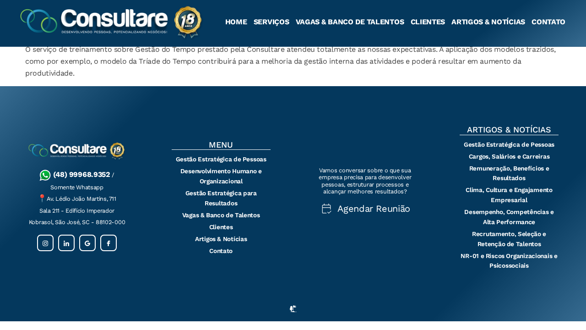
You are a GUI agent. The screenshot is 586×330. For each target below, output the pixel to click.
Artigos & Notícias (488, 21)
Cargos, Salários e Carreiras (509, 156)
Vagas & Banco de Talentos (350, 21)
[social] (45, 243)
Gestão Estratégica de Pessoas (221, 159)
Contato (548, 21)
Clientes (428, 21)
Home (236, 21)
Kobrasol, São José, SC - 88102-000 (77, 222)
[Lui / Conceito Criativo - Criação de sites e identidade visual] (293, 312)
